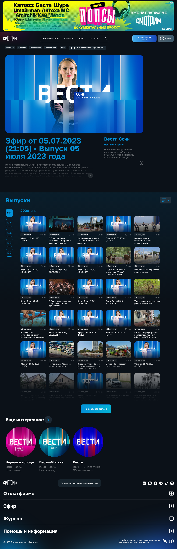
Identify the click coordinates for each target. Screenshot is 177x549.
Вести (78, 462)
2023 (63, 47)
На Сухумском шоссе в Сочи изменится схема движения (88, 240)
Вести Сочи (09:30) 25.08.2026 (58, 333)
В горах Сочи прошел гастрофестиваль (116, 365)
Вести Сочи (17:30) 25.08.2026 (86, 302)
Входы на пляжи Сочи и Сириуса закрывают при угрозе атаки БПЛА (88, 366)
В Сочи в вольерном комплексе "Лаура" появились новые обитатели (115, 273)
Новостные (110, 149)
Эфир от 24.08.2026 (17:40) (115, 333)
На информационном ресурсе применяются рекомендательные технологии (139, 541)
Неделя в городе (20, 462)
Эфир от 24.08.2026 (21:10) (86, 333)
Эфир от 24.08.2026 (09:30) (143, 365)
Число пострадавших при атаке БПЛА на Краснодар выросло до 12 (32, 397)
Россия (120, 144)
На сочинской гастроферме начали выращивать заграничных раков (32, 336)
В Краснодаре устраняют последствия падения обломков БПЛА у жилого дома (146, 336)
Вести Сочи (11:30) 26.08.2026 (86, 270)
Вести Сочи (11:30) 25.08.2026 (114, 302)
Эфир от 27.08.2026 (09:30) (115, 239)
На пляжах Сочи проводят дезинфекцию (146, 270)
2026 (33, 210)
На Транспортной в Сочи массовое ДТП (117, 396)
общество (125, 152)
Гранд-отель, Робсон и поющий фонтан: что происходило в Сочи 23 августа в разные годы (145, 398)
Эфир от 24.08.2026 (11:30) (29, 365)
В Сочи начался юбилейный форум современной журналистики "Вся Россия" (143, 243)
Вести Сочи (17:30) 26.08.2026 (58, 270)
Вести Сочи (50, 47)
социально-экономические (118, 154)
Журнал (12, 518)
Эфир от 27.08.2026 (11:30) (29, 239)
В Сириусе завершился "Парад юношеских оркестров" (60, 303)
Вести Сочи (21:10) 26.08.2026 (29, 270)
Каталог (22, 47)
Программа (35, 47)
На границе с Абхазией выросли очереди (60, 365)
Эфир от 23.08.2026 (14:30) (86, 396)
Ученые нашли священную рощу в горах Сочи (147, 302)
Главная (10, 47)
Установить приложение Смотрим (80, 483)
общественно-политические (118, 150)
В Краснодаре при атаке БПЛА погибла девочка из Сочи (61, 397)
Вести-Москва (51, 462)
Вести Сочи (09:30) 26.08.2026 (29, 302)
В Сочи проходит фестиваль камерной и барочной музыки (60, 240)
